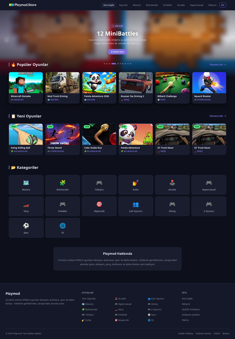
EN (222, 5)
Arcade (181, 5)
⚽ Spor (152, 314)
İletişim (212, 5)
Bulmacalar (152, 5)
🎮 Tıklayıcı (88, 314)
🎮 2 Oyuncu (154, 309)
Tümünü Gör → (217, 64)
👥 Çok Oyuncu (156, 298)
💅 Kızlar (86, 320)
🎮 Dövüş (153, 303)
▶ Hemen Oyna (117, 52)
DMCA (185, 320)
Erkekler (167, 5)
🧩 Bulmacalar (90, 309)
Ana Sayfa (108, 5)
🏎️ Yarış (119, 309)
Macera (137, 5)
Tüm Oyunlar (89, 298)
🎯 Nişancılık (122, 320)
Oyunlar (123, 5)
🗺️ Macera (87, 303)
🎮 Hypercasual (123, 303)
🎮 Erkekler (121, 314)
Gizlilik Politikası (191, 309)
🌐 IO (151, 320)
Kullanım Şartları (191, 314)
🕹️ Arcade (120, 298)
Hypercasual (196, 5)
